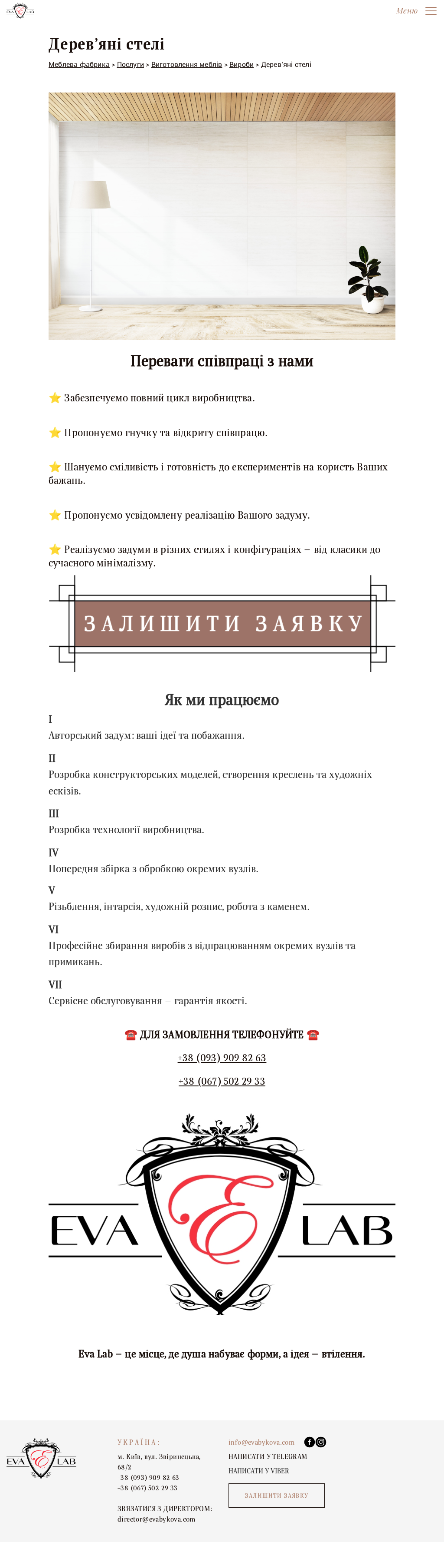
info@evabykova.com (261, 1442)
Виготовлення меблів (186, 64)
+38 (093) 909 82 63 (222, 1058)
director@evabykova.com (157, 1519)
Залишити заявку (276, 1495)
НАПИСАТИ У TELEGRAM (268, 1457)
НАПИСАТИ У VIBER (259, 1471)
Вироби (241, 64)
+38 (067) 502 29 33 (222, 1081)
